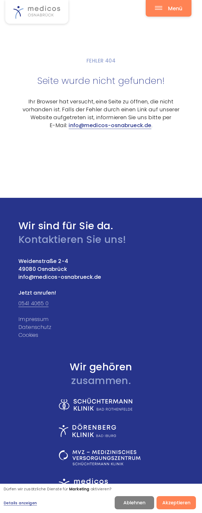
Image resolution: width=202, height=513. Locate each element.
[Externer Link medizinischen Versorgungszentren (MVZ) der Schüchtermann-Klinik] (99, 457)
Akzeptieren (176, 502)
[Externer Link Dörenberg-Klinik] (99, 430)
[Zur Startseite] (36, 12)
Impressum (33, 319)
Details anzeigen (20, 503)
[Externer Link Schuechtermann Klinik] (99, 404)
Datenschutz (34, 327)
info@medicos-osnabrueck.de (110, 125)
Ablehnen (134, 502)
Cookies (28, 335)
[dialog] (101, 498)
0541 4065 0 (33, 303)
